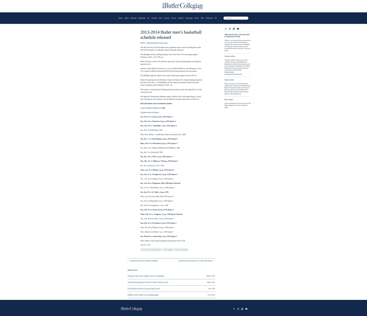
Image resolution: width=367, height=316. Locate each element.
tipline (226, 107)
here (248, 48)
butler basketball (168, 249)
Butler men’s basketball (181, 249)
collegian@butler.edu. (235, 94)
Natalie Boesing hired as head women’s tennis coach (148, 282)
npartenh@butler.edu (157, 43)
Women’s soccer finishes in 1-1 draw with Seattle (195, 260)
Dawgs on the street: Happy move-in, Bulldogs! (146, 276)
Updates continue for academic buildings (144, 260)
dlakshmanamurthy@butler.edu (233, 74)
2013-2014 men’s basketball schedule (151, 249)
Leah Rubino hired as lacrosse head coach (144, 288)
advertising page (242, 68)
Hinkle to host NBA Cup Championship (143, 295)
